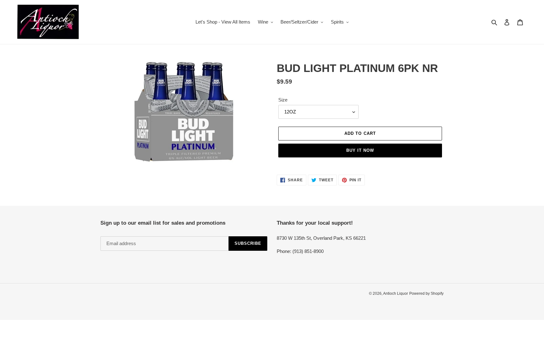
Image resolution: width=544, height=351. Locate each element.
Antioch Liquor (395, 293)
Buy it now (360, 150)
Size (282, 99)
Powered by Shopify (426, 293)
